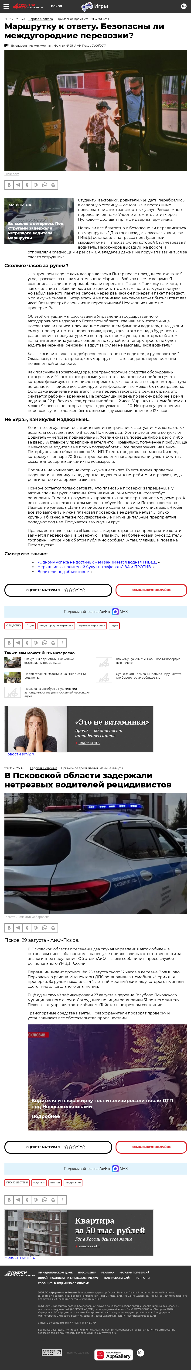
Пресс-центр (87, 1272)
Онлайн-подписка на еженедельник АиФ (68, 1277)
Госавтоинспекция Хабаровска (26, 917)
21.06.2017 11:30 (14, 19)
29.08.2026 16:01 (15, 768)
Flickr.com (11, 174)
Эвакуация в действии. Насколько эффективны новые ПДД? (49, 660)
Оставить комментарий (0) (151, 590)
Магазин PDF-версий (134, 1272)
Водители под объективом (63, 572)
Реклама (107, 1272)
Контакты (143, 1277)
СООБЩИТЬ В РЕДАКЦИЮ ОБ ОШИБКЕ (63, 1283)
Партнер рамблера (78, 1352)
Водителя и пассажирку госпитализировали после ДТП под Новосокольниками (102, 1103)
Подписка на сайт (117, 1277)
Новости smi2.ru (19, 754)
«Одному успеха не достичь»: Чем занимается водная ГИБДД (97, 562)
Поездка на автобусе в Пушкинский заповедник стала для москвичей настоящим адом (57, 692)
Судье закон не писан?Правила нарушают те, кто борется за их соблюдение (149, 675)
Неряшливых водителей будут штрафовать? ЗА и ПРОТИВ (94, 567)
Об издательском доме (55, 1272)
